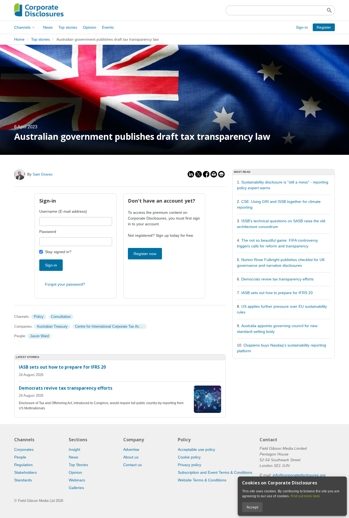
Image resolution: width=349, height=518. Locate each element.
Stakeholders (25, 472)
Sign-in (302, 27)
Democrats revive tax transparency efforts (277, 279)
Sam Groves (43, 174)
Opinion (89, 27)
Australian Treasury (52, 326)
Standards (23, 480)
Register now (145, 253)
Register (324, 27)
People (20, 457)
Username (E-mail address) (63, 211)
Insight (74, 449)
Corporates (24, 449)
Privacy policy (189, 465)
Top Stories (78, 465)
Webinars (77, 480)
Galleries (76, 488)
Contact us (132, 465)
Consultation (61, 317)
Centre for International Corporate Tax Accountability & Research (110, 326)
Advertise (131, 449)
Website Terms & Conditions (202, 480)
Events (108, 27)
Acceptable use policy (196, 449)
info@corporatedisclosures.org (299, 475)
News (48, 27)
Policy (39, 317)
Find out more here (305, 496)
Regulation (23, 465)
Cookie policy (189, 457)
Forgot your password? (65, 284)
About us (131, 457)
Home (19, 39)
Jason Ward (39, 336)
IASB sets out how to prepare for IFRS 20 (277, 293)
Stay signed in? (58, 252)
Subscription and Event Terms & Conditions (215, 472)
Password (47, 231)
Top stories (67, 27)
